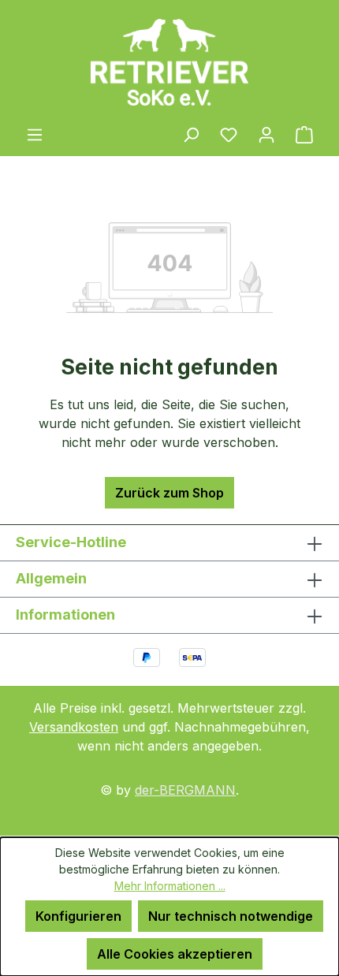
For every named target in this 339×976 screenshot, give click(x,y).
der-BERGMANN (185, 790)
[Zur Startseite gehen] (169, 62)
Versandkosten (73, 727)
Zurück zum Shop (169, 493)
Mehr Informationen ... (169, 885)
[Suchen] (191, 134)
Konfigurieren (78, 916)
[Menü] (35, 134)
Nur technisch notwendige (230, 916)
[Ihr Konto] (266, 134)
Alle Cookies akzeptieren (174, 954)
